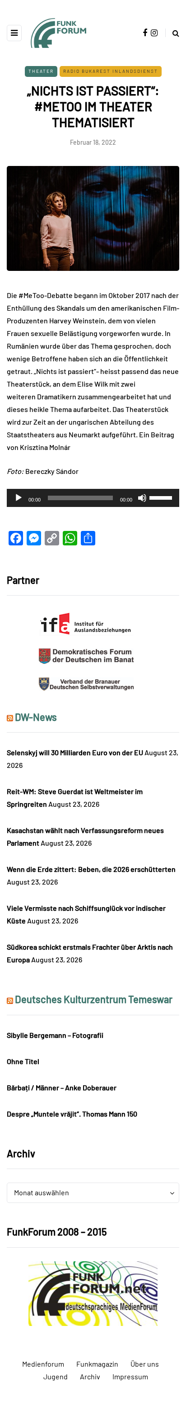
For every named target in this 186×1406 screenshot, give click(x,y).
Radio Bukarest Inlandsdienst (110, 71)
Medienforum (43, 1363)
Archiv (90, 1376)
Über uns (144, 1363)
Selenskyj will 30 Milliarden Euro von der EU (75, 752)
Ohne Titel (23, 1061)
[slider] (162, 497)
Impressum (130, 1376)
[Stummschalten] (142, 497)
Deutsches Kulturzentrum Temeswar (93, 999)
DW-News (36, 717)
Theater (41, 71)
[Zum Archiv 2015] (93, 1292)
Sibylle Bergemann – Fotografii (55, 1035)
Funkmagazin (97, 1363)
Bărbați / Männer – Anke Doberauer (61, 1087)
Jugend (55, 1376)
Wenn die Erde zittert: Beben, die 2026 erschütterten (91, 869)
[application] (93, 498)
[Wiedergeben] (18, 497)
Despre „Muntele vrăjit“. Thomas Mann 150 (72, 1113)
